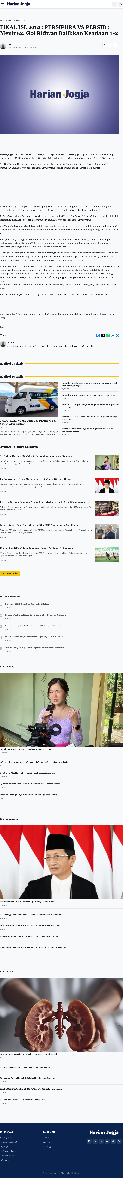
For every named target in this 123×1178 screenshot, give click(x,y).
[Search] (114, 4)
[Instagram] (101, 1141)
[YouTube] (107, 1141)
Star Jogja (47, 1147)
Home (2, 20)
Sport (10, 20)
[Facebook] (89, 1141)
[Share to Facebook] (98, 335)
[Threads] (113, 1141)
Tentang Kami (6, 1138)
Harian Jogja (44, 314)
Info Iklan (4, 1160)
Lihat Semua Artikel (10, 573)
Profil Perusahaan (8, 1151)
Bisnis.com (47, 1142)
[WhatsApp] (119, 1141)
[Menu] (2, 4)
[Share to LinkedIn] (112, 335)
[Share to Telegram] (117, 335)
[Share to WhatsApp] (108, 335)
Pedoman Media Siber (9, 1142)
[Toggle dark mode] (120, 4)
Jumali (10, 45)
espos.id (46, 1138)
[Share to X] (103, 335)
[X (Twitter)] (95, 1141)
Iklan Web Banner (8, 1156)
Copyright (4, 1147)
